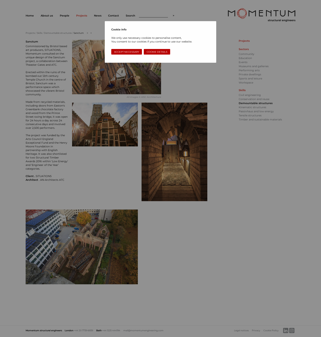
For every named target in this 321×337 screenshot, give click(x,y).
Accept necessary (126, 51)
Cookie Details (157, 51)
